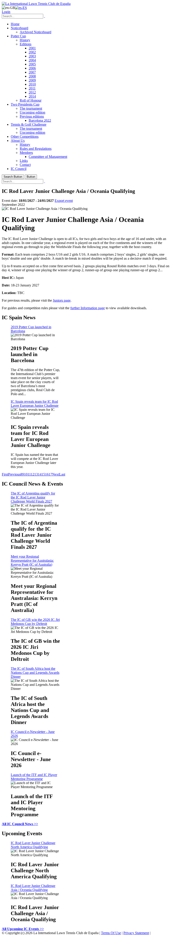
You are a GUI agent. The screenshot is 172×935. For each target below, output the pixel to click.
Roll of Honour (30, 100)
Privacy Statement (136, 933)
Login (6, 12)
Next (55, 474)
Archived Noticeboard (35, 32)
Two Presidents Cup (25, 104)
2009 (32, 80)
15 (43, 474)
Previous (14, 474)
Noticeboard (19, 28)
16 (47, 474)
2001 (32, 48)
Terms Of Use (111, 933)
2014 (32, 96)
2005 (32, 64)
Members (26, 152)
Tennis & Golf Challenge (28, 124)
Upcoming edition (32, 112)
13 (36, 474)
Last (62, 474)
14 (39, 474)
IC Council (18, 169)
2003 (32, 56)
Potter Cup (18, 36)
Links (24, 161)
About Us (18, 140)
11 (29, 474)
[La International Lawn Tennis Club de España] (36, 4)
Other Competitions (25, 136)
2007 (32, 72)
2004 (32, 60)
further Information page (87, 308)
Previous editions (32, 116)
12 (32, 474)
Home (15, 24)
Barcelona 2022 (40, 120)
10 (26, 474)
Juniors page (62, 300)
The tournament (31, 108)
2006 (32, 68)
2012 (32, 92)
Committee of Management (48, 157)
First (5, 474)
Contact (25, 165)
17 (50, 474)
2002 (32, 52)
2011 (32, 88)
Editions (25, 44)
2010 (32, 84)
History (25, 40)
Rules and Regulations (36, 148)
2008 (32, 76)
